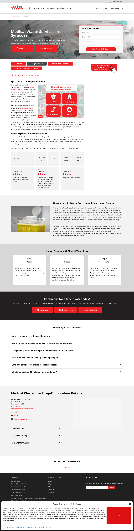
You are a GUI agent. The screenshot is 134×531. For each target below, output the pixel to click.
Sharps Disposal (37, 64)
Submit (112, 487)
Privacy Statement (45, 527)
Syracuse (67, 467)
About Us (51, 490)
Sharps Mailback (16, 495)
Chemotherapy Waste (18, 490)
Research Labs (78, 159)
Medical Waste (16, 481)
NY (19, 16)
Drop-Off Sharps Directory (19, 492)
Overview (18, 64)
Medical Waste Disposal (60, 64)
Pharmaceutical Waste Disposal (26, 68)
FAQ (49, 487)
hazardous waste (27, 108)
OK (119, 516)
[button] (130, 504)
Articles (50, 481)
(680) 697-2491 (16, 406)
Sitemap (51, 492)
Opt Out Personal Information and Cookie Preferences (20, 527)
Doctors (29, 159)
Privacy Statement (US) (18, 501)
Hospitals (54, 159)
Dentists (17, 159)
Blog (49, 484)
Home (13, 16)
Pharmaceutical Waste (18, 487)
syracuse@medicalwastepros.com (22, 409)
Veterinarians (41, 159)
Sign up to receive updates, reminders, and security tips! (104, 484)
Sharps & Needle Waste (18, 484)
